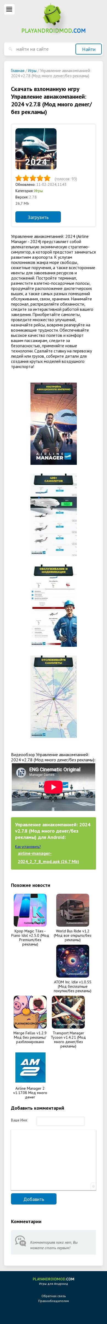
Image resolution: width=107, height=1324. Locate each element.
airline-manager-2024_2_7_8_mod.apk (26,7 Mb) (48, 857)
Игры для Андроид (53, 1281)
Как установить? (28, 846)
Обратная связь (53, 1296)
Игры (38, 190)
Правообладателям (53, 1301)
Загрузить (38, 217)
